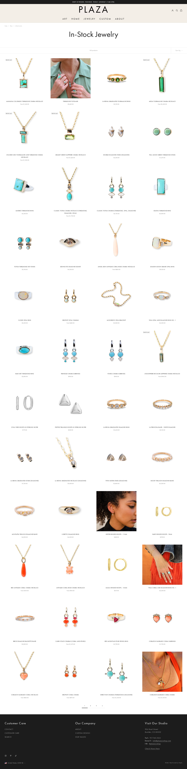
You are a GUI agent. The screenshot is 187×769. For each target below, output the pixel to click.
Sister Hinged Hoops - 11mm (116, 534)
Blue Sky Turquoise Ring (24, 374)
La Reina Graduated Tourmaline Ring (116, 101)
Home (6, 26)
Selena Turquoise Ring (162, 211)
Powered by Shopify (177, 762)
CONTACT (9, 729)
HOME (75, 19)
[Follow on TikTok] (16, 756)
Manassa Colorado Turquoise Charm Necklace (24, 101)
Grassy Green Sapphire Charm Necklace (70, 155)
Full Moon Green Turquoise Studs (162, 155)
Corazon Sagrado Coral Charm (162, 695)
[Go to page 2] (102, 706)
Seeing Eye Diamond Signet (70, 267)
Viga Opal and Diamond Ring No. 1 (162, 320)
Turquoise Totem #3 (70, 101)
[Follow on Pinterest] (11, 756)
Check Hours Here (152, 749)
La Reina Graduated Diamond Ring (116, 427)
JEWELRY (90, 19)
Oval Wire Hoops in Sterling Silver (24, 427)
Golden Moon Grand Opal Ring (162, 267)
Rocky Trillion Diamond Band (162, 481)
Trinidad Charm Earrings (70, 374)
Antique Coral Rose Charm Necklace (70, 588)
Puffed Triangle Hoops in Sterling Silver (70, 427)
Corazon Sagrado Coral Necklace (24, 695)
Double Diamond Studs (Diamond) (116, 155)
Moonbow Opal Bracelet (116, 320)
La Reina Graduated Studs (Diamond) (25, 481)
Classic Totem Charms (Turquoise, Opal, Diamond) (116, 211)
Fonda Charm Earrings (116, 374)
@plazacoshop (155, 744)
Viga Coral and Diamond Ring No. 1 (162, 588)
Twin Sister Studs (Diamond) (116, 481)
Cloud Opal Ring (24, 320)
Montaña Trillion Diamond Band (24, 534)
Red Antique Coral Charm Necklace (24, 588)
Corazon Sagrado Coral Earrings (162, 641)
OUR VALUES (80, 737)
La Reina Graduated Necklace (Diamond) (70, 481)
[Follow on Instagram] (6, 756)
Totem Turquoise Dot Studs (24, 267)
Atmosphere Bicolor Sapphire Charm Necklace (162, 374)
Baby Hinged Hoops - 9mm (162, 534)
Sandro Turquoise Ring (25, 211)
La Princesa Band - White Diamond (162, 427)
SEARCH (8, 737)
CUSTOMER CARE (12, 733)
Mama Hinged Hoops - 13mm (116, 588)
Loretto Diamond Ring (70, 534)
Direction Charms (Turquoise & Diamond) (116, 695)
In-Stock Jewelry (18, 26)
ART (64, 19)
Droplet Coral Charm (70, 695)
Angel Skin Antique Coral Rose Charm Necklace (116, 267)
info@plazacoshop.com (162, 741)
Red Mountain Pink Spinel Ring (116, 641)
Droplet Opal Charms (70, 320)
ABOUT (120, 19)
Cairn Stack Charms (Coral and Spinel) (71, 641)
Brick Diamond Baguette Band (24, 641)
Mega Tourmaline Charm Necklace (162, 101)
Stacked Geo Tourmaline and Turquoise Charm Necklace (25, 156)
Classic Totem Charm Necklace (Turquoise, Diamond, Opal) (70, 212)
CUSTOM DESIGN (82, 733)
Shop (11, 26)
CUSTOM (105, 19)
